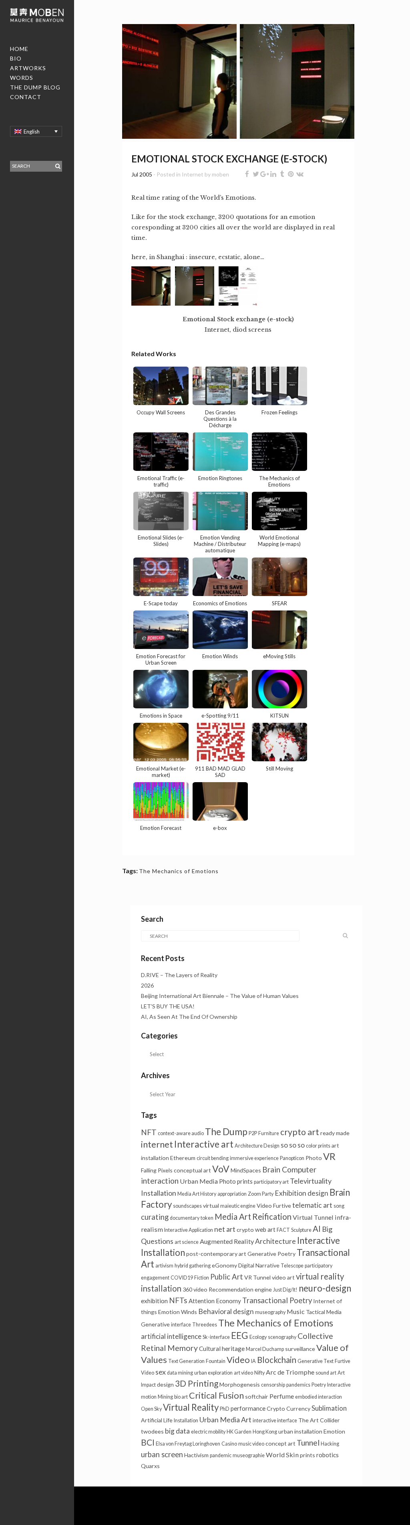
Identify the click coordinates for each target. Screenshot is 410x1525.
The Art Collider (319, 1420)
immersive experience (254, 1158)
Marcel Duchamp (265, 1349)
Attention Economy (215, 1300)
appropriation (232, 1194)
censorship (273, 1385)
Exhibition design (301, 1193)
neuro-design (325, 1288)
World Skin (282, 1454)
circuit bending (213, 1158)
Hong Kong (265, 1432)
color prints (318, 1146)
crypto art (299, 1132)
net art (224, 1229)
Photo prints (236, 1181)
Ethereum (182, 1157)
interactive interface (275, 1421)
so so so (293, 1145)
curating (155, 1217)
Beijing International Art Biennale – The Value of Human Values (220, 995)
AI (317, 1228)
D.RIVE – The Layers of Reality (179, 974)
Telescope (292, 1266)
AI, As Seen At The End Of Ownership (189, 1016)
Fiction (201, 1278)
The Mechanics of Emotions (179, 871)
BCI (148, 1442)
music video (251, 1444)
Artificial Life (157, 1420)
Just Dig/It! (285, 1290)
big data (177, 1431)
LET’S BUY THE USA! (168, 1006)
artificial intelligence (171, 1336)
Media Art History (196, 1194)
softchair (256, 1396)
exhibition (154, 1300)
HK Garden (239, 1432)
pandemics (298, 1385)
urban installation (300, 1431)
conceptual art (192, 1170)
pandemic (220, 1455)
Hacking (330, 1444)
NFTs (178, 1300)
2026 (147, 985)
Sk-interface (216, 1337)
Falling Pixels (157, 1170)
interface (181, 1325)
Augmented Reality (227, 1241)
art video (243, 1373)
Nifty (259, 1373)
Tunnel (308, 1442)
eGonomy (224, 1265)
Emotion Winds (177, 1311)
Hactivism (196, 1455)
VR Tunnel (257, 1277)
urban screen (162, 1454)
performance (248, 1408)
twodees (152, 1431)
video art (283, 1277)
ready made (335, 1133)
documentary (184, 1218)
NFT (149, 1132)
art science (187, 1242)
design (165, 1384)
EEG (239, 1335)
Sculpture (301, 1230)
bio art (181, 1397)
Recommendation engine (240, 1289)
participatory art (271, 1182)
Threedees (204, 1325)
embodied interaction (318, 1397)
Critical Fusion (216, 1395)
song (339, 1206)
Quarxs (150, 1465)
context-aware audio (181, 1133)
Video (238, 1359)
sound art (326, 1373)
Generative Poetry (271, 1253)
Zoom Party (260, 1194)
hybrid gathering (193, 1266)
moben (220, 174)
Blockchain (276, 1360)
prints (307, 1455)
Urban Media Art (225, 1419)
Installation (186, 1421)
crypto (245, 1229)
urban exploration (213, 1373)
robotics (327, 1454)
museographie (249, 1455)
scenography (282, 1337)
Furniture (268, 1133)
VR (329, 1156)
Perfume (281, 1396)
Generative (155, 1324)
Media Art (233, 1216)
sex (160, 1371)
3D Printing (196, 1383)
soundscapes (187, 1206)
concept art (280, 1443)
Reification (271, 1216)
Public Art (226, 1276)
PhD (224, 1409)
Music (296, 1311)
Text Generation (186, 1361)
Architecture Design (257, 1146)
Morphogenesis (239, 1384)
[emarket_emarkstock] (297, 84)
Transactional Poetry (277, 1300)
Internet (192, 174)
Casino (229, 1444)
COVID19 (182, 1278)
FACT (283, 1230)
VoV (220, 1168)
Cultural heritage (222, 1348)
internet (157, 1144)
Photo (313, 1157)
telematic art (312, 1205)
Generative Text (315, 1361)
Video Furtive (274, 1205)
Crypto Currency (288, 1408)
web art (265, 1229)
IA (253, 1361)
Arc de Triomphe (290, 1372)
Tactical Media (324, 1311)
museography (270, 1312)
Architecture (275, 1241)
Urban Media (199, 1181)
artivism (164, 1266)
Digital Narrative (258, 1265)
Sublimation (329, 1408)
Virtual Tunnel (313, 1217)
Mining (165, 1397)
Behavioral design (226, 1311)
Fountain (215, 1361)
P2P (253, 1133)
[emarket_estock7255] (179, 84)
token (207, 1218)
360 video (195, 1289)
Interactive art (203, 1144)
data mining (180, 1373)
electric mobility (208, 1432)
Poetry (319, 1385)
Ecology (258, 1337)
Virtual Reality (191, 1407)
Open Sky (151, 1409)
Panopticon (292, 1158)
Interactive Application (188, 1230)
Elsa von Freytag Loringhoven (188, 1444)
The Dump (226, 1131)
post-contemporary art (216, 1253)
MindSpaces (246, 1170)
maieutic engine (237, 1206)
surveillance (300, 1348)
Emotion (334, 1431)
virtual (211, 1205)
